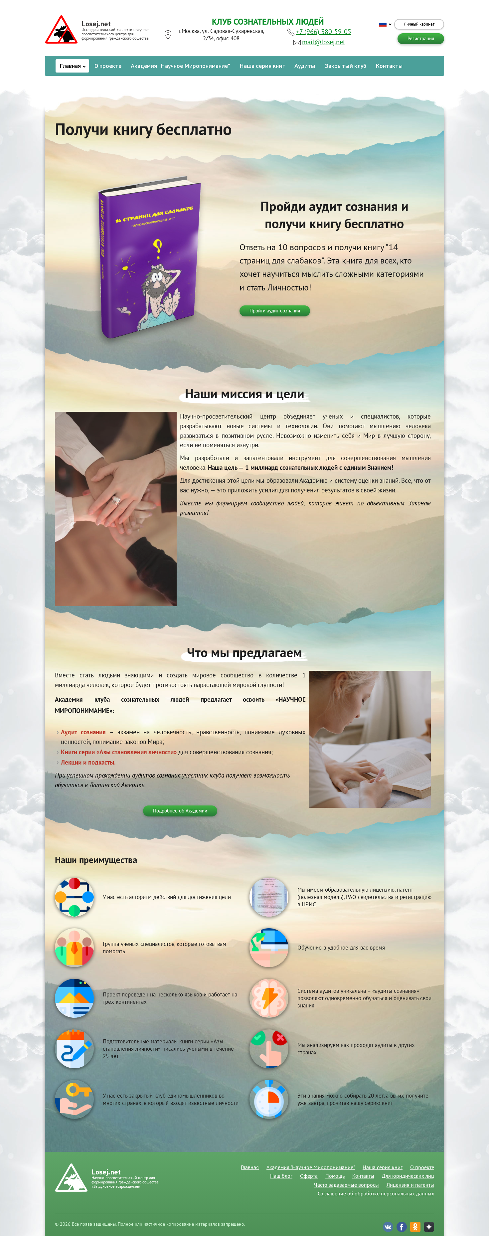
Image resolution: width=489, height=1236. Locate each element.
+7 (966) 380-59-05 (323, 32)
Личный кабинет (419, 24)
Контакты (389, 65)
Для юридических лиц (408, 1176)
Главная (71, 65)
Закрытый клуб (345, 65)
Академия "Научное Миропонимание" (180, 65)
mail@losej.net (323, 42)
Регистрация (421, 39)
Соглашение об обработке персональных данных (376, 1194)
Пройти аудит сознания (274, 311)
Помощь (335, 1176)
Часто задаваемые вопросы (346, 1185)
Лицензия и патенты (410, 1185)
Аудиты (304, 65)
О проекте (107, 65)
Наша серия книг (262, 65)
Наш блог (281, 1176)
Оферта (309, 1176)
